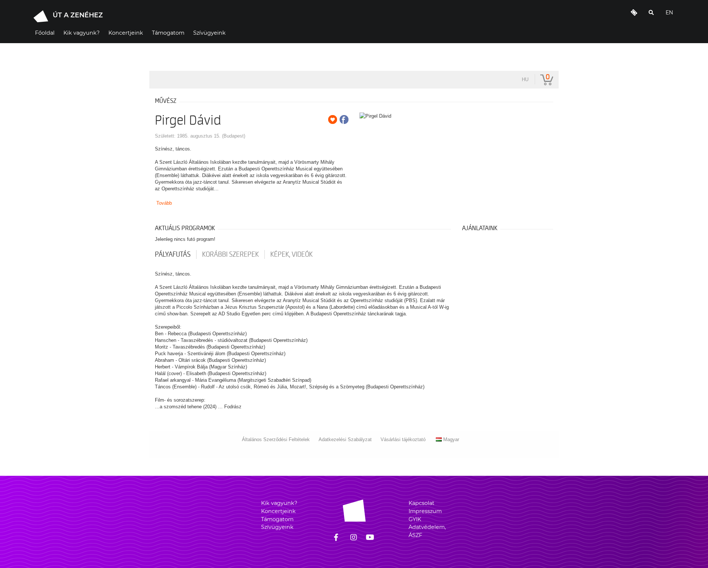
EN (669, 12)
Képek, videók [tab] (291, 254)
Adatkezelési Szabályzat (345, 439)
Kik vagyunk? (279, 503)
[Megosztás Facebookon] (344, 119)
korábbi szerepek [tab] (230, 254)
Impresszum (425, 511)
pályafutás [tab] (173, 254)
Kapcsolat (421, 503)
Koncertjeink (278, 511)
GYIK (415, 519)
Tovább (164, 203)
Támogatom (277, 519)
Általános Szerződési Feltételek (276, 439)
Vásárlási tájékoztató (403, 439)
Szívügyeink (277, 527)
